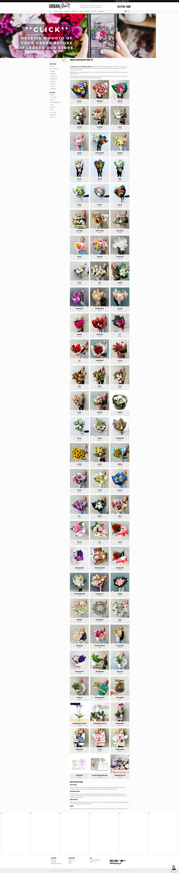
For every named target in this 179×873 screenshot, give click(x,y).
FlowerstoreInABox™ (71, 870)
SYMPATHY (74, 11)
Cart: (124, 1)
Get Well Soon (54, 76)
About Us (53, 860)
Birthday (52, 71)
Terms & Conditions (107, 870)
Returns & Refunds (96, 870)
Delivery (70, 862)
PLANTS (94, 11)
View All (52, 95)
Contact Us (71, 860)
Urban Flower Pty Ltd (55, 870)
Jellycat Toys (53, 115)
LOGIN (117, 1)
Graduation (53, 89)
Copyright (127, 870)
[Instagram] (128, 11)
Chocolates (53, 112)
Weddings (53, 862)
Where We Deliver (95, 860)
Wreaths (52, 66)
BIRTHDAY (67, 11)
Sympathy (52, 81)
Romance (52, 84)
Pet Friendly (53, 97)
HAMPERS (87, 11)
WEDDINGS (101, 11)
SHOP (60, 11)
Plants (51, 110)
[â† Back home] (59, 6)
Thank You (53, 86)
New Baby (52, 74)
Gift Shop (52, 100)
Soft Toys (52, 117)
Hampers (52, 107)
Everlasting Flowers (55, 102)
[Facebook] (125, 11)
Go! (63, 60)
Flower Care (93, 862)
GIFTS (81, 11)
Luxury (52, 105)
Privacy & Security (118, 870)
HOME (55, 11)
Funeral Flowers (54, 69)
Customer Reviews (56, 863)
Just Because (53, 79)
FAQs (69, 863)
